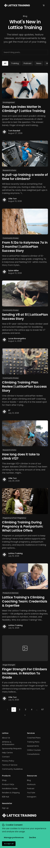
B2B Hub (5, 796)
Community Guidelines (12, 769)
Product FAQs (8, 784)
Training (15, 63)
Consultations (33, 754)
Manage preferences (14, 837)
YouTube (31, 792)
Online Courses (34, 750)
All (5, 63)
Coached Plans (34, 737)
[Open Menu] (43, 5)
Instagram (31, 796)
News (38, 63)
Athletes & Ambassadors (8, 743)
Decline (32, 837)
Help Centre (7, 752)
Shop (4, 780)
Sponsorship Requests (12, 748)
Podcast (27, 63)
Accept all (9, 843)
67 (42, 709)
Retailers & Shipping (11, 792)
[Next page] (25, 715)
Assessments (33, 746)
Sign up (5, 808)
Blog (29, 780)
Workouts (31, 784)
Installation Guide (10, 788)
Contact (6, 756)
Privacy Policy (8, 761)
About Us (6, 737)
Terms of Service (9, 765)
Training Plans (33, 742)
